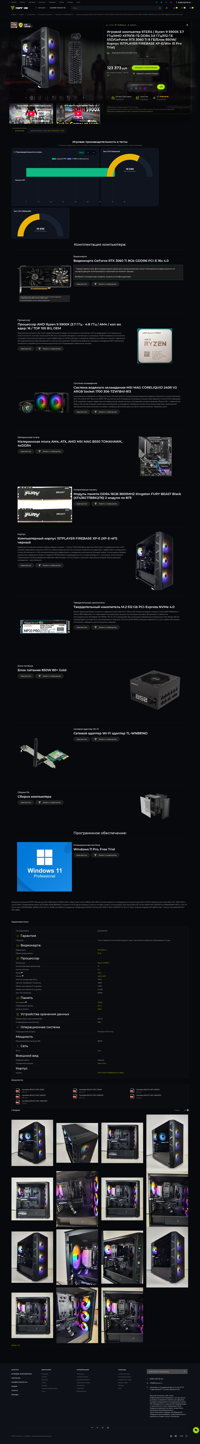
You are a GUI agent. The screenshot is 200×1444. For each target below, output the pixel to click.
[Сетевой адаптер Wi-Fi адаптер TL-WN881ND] (45, 753)
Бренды (15, 1394)
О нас (44, 1391)
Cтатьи (44, 1382)
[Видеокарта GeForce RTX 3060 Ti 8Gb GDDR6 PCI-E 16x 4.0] (44, 280)
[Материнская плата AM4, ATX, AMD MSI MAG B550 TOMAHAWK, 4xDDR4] (155, 456)
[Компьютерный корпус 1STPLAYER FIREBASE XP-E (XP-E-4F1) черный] (155, 561)
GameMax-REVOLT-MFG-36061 (33, 1090)
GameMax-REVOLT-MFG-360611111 (91, 1095)
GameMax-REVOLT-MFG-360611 (90, 1090)
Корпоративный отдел (49, 1388)
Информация (83, 1370)
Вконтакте (92, 1427)
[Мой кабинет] (167, 8)
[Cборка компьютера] (155, 805)
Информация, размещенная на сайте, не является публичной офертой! (130, 111)
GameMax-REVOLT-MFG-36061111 (34, 1095)
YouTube (102, 1427)
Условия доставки (83, 1379)
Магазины (80, 1374)
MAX (108, 1427)
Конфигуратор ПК (19, 1382)
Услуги (14, 1390)
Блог (119, 1388)
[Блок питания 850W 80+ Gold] (155, 690)
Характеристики (81, 284)
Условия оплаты (82, 1377)
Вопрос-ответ (123, 1382)
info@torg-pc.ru (156, 1383)
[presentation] (26, 98)
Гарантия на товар (83, 1382)
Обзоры (121, 1385)
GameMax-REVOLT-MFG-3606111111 (148, 1095)
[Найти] (159, 8)
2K (88, 152)
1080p (81, 152)
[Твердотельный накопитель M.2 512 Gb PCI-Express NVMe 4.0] (45, 627)
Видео (16, 1345)
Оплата (44, 1377)
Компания (46, 1370)
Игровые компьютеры (21, 1374)
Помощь (122, 1370)
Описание (19, 131)
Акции (14, 1386)
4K (94, 152)
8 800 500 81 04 (184, 2)
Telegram (97, 1427)
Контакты (45, 1374)
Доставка (45, 1379)
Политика (80, 1388)
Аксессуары (47, 131)
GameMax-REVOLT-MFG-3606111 (148, 1090)
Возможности (81, 1391)
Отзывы (44, 1385)
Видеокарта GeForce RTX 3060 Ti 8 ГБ (124, 53)
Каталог (15, 1370)
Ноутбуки (15, 1378)
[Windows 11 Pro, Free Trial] (44, 867)
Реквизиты (80, 1385)
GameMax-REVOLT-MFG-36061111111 (34, 1101)
